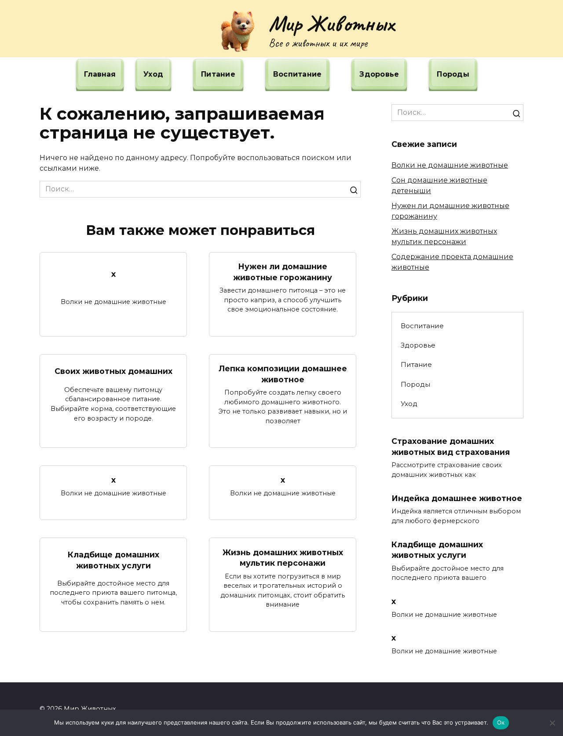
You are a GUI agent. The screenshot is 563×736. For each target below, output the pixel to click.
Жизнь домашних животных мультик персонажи (283, 557)
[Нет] (552, 722)
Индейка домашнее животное (456, 498)
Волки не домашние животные (449, 165)
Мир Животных (331, 23)
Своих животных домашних (113, 371)
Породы (453, 74)
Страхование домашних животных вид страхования (450, 446)
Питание (218, 74)
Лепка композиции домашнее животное (283, 374)
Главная (100, 74)
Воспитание (297, 74)
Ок (501, 722)
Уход (153, 74)
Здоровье (379, 74)
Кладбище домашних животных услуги (113, 560)
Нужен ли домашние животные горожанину (282, 272)
